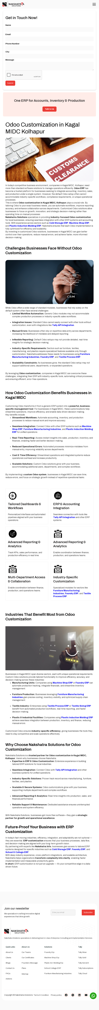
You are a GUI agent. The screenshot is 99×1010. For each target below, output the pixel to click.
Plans (24, 968)
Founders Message (30, 963)
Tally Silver (82, 952)
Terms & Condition (41, 995)
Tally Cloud (82, 973)
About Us (9, 952)
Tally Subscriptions (85, 968)
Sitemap (25, 974)
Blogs (8, 963)
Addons (9, 979)
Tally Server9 (83, 963)
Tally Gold (82, 958)
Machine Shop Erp (51, 958)
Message (9, 60)
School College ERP (52, 968)
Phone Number (12, 44)
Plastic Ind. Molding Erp (53, 963)
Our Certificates (28, 958)
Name (8, 25)
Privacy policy (56, 995)
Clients (8, 958)
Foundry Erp (49, 952)
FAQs (8, 973)
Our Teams (26, 952)
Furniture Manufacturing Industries (58, 973)
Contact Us (10, 968)
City (7, 52)
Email (8, 34)
